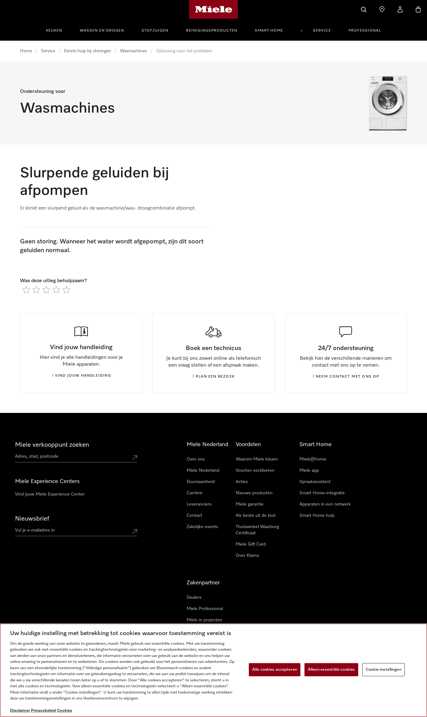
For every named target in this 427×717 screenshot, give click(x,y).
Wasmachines (133, 51)
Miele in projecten (204, 620)
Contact (194, 515)
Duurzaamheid (201, 482)
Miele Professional (205, 609)
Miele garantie (250, 504)
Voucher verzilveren (255, 470)
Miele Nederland (203, 470)
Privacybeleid (43, 711)
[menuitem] (57, 30)
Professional (365, 31)
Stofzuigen (155, 31)
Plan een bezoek (215, 377)
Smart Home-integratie (322, 493)
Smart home (269, 31)
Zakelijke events (202, 527)
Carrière (195, 493)
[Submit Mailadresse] (134, 531)
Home (26, 51)
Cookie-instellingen (383, 670)
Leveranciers (199, 504)
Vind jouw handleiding (83, 376)
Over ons (196, 459)
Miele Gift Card (251, 544)
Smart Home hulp (316, 515)
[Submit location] (134, 457)
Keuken (54, 31)
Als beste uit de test (256, 515)
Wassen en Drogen (102, 31)
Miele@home (312, 459)
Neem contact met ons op (347, 377)
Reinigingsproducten (211, 31)
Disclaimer (20, 711)
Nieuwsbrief (32, 519)
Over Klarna (247, 555)
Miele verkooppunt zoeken (52, 445)
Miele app (309, 470)
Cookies (64, 711)
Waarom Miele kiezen (257, 459)
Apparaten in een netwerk (325, 504)
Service (322, 31)
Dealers (194, 597)
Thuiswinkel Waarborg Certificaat (257, 530)
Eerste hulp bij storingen (87, 51)
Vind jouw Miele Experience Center (50, 494)
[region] (213, 670)
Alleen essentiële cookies (331, 670)
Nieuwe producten (254, 493)
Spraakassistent (315, 482)
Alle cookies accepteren (274, 670)
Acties (242, 482)
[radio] (26, 289)
